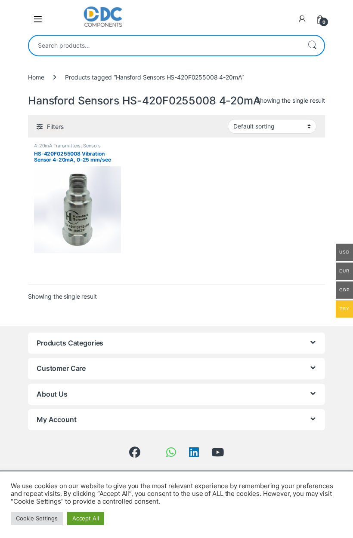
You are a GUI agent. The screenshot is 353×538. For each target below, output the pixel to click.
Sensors (92, 146)
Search (312, 45)
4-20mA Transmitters (57, 146)
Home (36, 77)
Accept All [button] (85, 518)
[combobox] (164, 45)
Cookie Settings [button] (37, 518)
